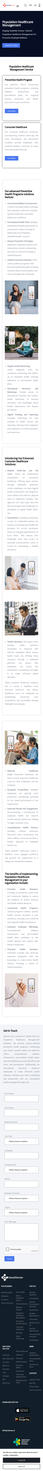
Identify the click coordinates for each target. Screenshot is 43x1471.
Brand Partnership (20, 1337)
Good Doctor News (33, 1365)
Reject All (21, 1466)
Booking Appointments (34, 1314)
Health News (34, 1340)
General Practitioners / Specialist (34, 1304)
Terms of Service (35, 1390)
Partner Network (7, 1303)
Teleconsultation (22, 1304)
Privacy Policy (34, 1386)
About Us (6, 1365)
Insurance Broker (19, 1366)
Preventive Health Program (21, 1322)
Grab (4, 1372)
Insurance (4, 1299)
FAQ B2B (19, 1333)
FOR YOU (32, 1286)
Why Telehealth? (8, 1359)
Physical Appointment (34, 1329)
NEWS (31, 1346)
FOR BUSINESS (6, 1286)
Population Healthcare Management (20, 1315)
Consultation (34, 1298)
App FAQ (32, 1383)
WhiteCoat (6, 1383)
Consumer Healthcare (20, 1328)
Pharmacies (20, 1371)
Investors (6, 1369)
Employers (4, 1296)
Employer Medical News (34, 1354)
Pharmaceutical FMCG (21, 1381)
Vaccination (33, 1319)
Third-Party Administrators (21, 1375)
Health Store (33, 1310)
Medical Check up (34, 1324)
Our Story (6, 1362)
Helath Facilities (21, 1362)
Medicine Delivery (19, 1308)
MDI (4, 1379)
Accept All (21, 1460)
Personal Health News (35, 1360)
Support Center (34, 1380)
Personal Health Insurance (35, 1335)
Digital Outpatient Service (20, 1298)
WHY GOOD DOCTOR (7, 1347)
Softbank (6, 1376)
